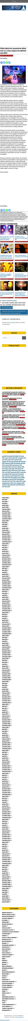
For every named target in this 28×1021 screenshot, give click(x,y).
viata (7, 486)
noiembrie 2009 (6, 882)
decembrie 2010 (6, 857)
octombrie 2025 (6, 517)
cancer (8, 458)
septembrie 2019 (6, 656)
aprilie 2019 (5, 666)
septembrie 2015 (6, 748)
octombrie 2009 (6, 884)
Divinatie (4, 943)
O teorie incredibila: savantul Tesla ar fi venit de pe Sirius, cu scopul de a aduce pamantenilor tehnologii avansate (13, 416)
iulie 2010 (4, 867)
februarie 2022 (6, 601)
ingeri (14, 468)
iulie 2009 (4, 890)
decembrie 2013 (6, 788)
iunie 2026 (4, 501)
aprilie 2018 (5, 689)
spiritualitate (8, 304)
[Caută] (24, 337)
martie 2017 (5, 714)
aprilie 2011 (5, 850)
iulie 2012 (4, 821)
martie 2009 (5, 898)
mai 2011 (4, 848)
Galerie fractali (6, 956)
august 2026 (5, 497)
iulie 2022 (4, 591)
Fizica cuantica (6, 952)
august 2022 (5, 589)
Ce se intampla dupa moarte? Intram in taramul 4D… (12, 398)
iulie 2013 (4, 798)
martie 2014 (5, 783)
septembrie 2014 (6, 771)
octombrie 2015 (6, 746)
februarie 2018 (5, 693)
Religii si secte (5, 993)
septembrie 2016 (6, 725)
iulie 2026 (4, 499)
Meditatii (4, 962)
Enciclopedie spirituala (8, 945)
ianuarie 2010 (5, 878)
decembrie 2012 (6, 811)
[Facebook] (1, 61)
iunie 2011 (4, 846)
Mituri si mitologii (6, 966)
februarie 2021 (5, 624)
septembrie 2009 (6, 886)
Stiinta (3, 1000)
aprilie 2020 (5, 643)
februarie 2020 (6, 647)
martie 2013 (5, 806)
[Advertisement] (14, 32)
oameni (23, 302)
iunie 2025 (4, 524)
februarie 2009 (6, 900)
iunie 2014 (4, 777)
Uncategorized (6, 1010)
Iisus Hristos (6, 468)
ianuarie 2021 (5, 626)
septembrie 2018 (6, 679)
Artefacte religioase (7, 918)
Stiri (12, 481)
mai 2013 (4, 802)
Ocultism (4, 975)
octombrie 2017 (6, 700)
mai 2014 (4, 779)
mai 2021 (4, 618)
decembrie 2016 (6, 719)
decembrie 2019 (6, 651)
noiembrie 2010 (6, 859)
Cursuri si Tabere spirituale (9, 937)
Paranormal (14, 472)
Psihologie (4, 989)
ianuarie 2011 (5, 855)
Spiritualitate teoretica (11, 300)
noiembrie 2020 (6, 629)
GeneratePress (20, 1017)
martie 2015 (5, 760)
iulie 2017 (4, 706)
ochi (7, 472)
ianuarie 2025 (5, 534)
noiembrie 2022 (6, 584)
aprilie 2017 (5, 712)
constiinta (22, 458)
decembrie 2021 (6, 605)
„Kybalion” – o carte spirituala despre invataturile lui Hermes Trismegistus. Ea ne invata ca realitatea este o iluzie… (13, 410)
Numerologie (5, 974)
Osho (1, 304)
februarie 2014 (6, 785)
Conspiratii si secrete (7, 930)
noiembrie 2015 (6, 744)
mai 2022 (4, 595)
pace (4, 304)
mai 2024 (4, 549)
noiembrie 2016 (6, 721)
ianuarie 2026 (5, 511)
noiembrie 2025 (6, 515)
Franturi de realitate (17, 467)
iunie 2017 (4, 708)
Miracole (4, 964)
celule (14, 458)
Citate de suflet (6, 928)
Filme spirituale (6, 949)
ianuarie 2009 (5, 901)
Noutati (4, 970)
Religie (17, 476)
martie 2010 (5, 875)
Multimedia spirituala (7, 968)
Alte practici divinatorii (8, 916)
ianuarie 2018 (5, 695)
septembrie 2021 (6, 610)
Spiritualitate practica (17, 477)
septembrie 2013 (6, 794)
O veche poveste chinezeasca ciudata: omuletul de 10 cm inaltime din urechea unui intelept (13, 438)
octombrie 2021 (6, 608)
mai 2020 (4, 641)
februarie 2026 (6, 509)
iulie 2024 (4, 545)
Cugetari (4, 300)
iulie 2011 (4, 844)
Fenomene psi (17, 465)
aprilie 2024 (5, 551)
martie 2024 (5, 553)
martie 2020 (5, 645)
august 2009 (5, 888)
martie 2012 (5, 829)
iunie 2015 (4, 754)
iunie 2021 (4, 616)
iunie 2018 (4, 685)
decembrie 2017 (6, 697)
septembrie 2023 (6, 564)
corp (4, 459)
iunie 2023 (4, 570)
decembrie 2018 (6, 674)
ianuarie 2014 (5, 787)
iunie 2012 (4, 823)
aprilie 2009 (5, 896)
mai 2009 (4, 894)
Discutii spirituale (15, 461)
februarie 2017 (5, 716)
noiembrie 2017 (6, 698)
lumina (5, 470)
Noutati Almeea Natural (8, 972)
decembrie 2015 (6, 742)
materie (16, 302)
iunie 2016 (4, 731)
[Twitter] (4, 61)
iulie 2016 (4, 729)
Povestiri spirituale (7, 983)
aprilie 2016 (5, 735)
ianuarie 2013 (5, 810)
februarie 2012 (5, 831)
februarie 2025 (6, 532)
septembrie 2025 (6, 518)
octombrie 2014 (6, 769)
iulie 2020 (4, 637)
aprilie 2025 (5, 528)
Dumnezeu (9, 463)
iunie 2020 (4, 639)
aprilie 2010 (5, 873)
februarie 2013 (5, 808)
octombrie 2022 (6, 585)
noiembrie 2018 (6, 675)
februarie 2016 (5, 739)
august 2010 (5, 865)
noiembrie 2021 (6, 607)
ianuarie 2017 (5, 718)
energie (8, 465)
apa (4, 456)
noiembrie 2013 (6, 790)
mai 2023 (4, 572)
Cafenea (4, 926)
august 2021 (5, 612)
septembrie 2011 (6, 840)
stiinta (23, 304)
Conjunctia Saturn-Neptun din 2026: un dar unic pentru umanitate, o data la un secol (13, 432)
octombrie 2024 (6, 539)
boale (3, 302)
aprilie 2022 (5, 597)
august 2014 (5, 773)
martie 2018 (5, 691)
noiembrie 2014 (6, 767)
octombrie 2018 (6, 677)
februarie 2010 (5, 877)
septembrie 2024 (6, 541)
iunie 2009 (4, 892)
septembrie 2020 (6, 633)
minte (11, 470)
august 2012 (5, 819)
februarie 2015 (5, 762)
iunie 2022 (4, 593)
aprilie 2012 (5, 827)
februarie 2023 (6, 578)
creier (10, 459)
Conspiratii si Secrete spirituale (10, 931)
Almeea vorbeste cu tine (8, 914)
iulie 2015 (4, 752)
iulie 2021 (4, 614)
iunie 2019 (4, 662)
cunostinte (11, 302)
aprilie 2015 (5, 758)
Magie (3, 958)
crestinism (17, 459)
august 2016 (5, 727)
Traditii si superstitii (8, 484)
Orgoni (3, 977)
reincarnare (9, 476)
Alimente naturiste (7, 912)
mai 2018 (4, 687)
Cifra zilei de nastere (7, 307)
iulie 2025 (4, 522)
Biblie (18, 456)
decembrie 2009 (6, 880)
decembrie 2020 (6, 628)
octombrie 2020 (6, 631)
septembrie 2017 (6, 702)
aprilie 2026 (5, 505)
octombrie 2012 (6, 815)
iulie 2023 (4, 568)
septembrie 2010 (6, 863)
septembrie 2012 (6, 817)
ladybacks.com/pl (5, 1020)
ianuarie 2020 (5, 649)
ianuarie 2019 (5, 672)
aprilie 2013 (5, 804)
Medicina (4, 960)
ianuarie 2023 (5, 580)
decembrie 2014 (6, 766)
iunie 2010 (4, 869)
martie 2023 (5, 576)
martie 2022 (5, 599)
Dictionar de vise (6, 939)
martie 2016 (5, 737)
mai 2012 (4, 825)
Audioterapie (5, 922)
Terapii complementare (8, 1004)
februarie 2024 (6, 555)
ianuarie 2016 (5, 741)
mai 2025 (4, 526)
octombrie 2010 (6, 861)
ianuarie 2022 (5, 603)
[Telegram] (9, 61)
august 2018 (5, 681)
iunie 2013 (4, 800)
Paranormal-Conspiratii (8, 981)
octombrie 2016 (6, 723)
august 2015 (5, 750)
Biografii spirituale (6, 924)
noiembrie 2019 (6, 652)
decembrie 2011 (6, 834)
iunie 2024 (4, 547)
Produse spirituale (6, 987)
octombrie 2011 (6, 838)
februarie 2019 (5, 670)
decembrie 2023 (6, 559)
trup (18, 484)
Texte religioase (18, 483)
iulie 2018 (4, 683)
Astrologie (11, 456)
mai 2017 (4, 710)
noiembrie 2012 (6, 813)
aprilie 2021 (5, 620)
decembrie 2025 (6, 513)
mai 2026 (4, 503)
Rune (3, 995)
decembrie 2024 (6, 536)
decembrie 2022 (6, 582)
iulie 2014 (4, 775)
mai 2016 (4, 733)
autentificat (12, 322)
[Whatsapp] (7, 61)
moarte (20, 302)
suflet (19, 481)
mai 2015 (4, 756)
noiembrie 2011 (6, 836)
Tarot (3, 1002)
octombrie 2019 (6, 654)
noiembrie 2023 (6, 561)
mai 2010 (4, 871)
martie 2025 (5, 530)
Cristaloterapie (6, 933)
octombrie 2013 (6, 792)
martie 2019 (5, 668)
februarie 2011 (5, 854)
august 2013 (5, 796)
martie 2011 (5, 852)
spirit (7, 477)
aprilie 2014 (5, 781)
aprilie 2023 (5, 574)
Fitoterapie (6, 467)
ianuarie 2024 (5, 557)
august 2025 (5, 520)
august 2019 (5, 658)
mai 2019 (4, 664)
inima (20, 468)
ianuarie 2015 (5, 764)
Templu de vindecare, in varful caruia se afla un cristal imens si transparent (13, 427)
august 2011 (5, 842)
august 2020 (5, 635)
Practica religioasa (7, 985)
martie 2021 (5, 622)
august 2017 (5, 704)
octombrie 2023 (6, 562)
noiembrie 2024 (6, 538)
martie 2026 (5, 507)
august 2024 (5, 543)
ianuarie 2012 (5, 833)
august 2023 (5, 566)
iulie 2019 (4, 660)
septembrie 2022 (6, 587)
